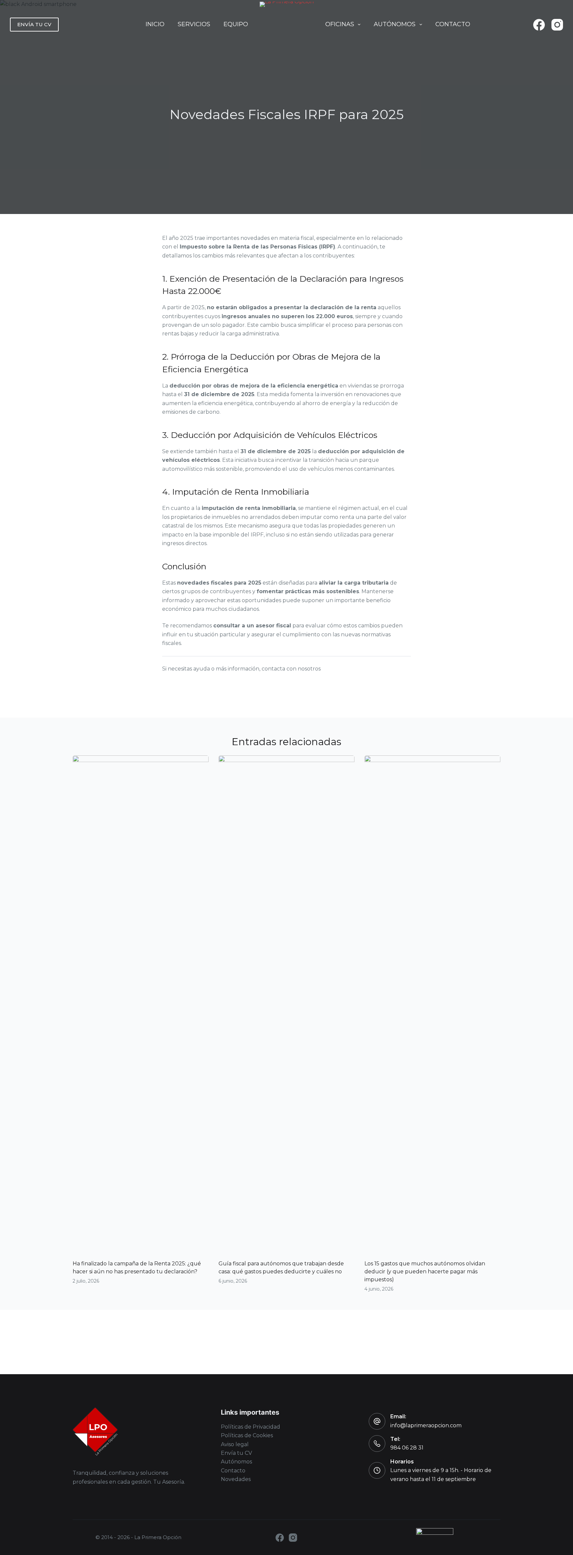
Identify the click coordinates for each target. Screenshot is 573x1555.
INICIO (155, 24)
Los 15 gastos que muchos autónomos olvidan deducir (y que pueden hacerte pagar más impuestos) (424, 1271)
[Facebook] (539, 25)
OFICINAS (339, 24)
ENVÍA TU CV (34, 24)
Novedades (236, 1479)
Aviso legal (235, 1444)
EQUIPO (235, 24)
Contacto (233, 1470)
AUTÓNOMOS (394, 24)
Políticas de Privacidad (250, 1427)
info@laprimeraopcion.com (426, 1425)
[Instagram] (557, 25)
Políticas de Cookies (247, 1435)
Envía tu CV (236, 1453)
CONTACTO (452, 24)
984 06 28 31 (406, 1448)
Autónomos (236, 1461)
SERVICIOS (194, 24)
